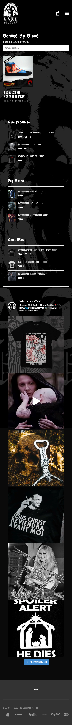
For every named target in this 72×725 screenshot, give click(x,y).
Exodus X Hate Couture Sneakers (15, 95)
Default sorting (11, 47)
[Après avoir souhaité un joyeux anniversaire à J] (36, 515)
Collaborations (13, 101)
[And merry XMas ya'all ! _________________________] (36, 628)
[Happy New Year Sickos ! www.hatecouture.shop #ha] (36, 401)
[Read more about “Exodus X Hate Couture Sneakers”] (30, 92)
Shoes (27, 101)
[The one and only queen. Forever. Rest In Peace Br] (36, 571)
